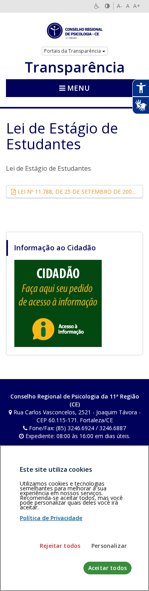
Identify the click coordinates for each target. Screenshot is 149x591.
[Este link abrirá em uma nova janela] (58, 303)
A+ (136, 6)
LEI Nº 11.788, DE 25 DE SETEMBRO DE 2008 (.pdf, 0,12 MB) (79, 191)
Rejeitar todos (60, 545)
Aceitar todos (107, 568)
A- (119, 6)
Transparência (75, 67)
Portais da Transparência (73, 51)
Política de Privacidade (51, 518)
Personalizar (109, 545)
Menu (77, 88)
